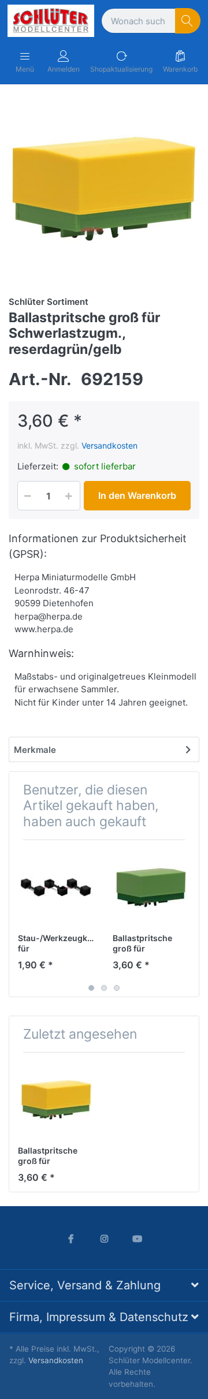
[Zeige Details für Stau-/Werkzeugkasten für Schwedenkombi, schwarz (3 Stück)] (56, 887)
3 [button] (117, 988)
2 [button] (104, 988)
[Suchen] (188, 21)
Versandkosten (109, 445)
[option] (104, 189)
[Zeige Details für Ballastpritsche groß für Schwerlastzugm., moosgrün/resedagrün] (151, 887)
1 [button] (91, 988)
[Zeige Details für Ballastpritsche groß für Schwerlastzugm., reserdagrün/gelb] (56, 1099)
